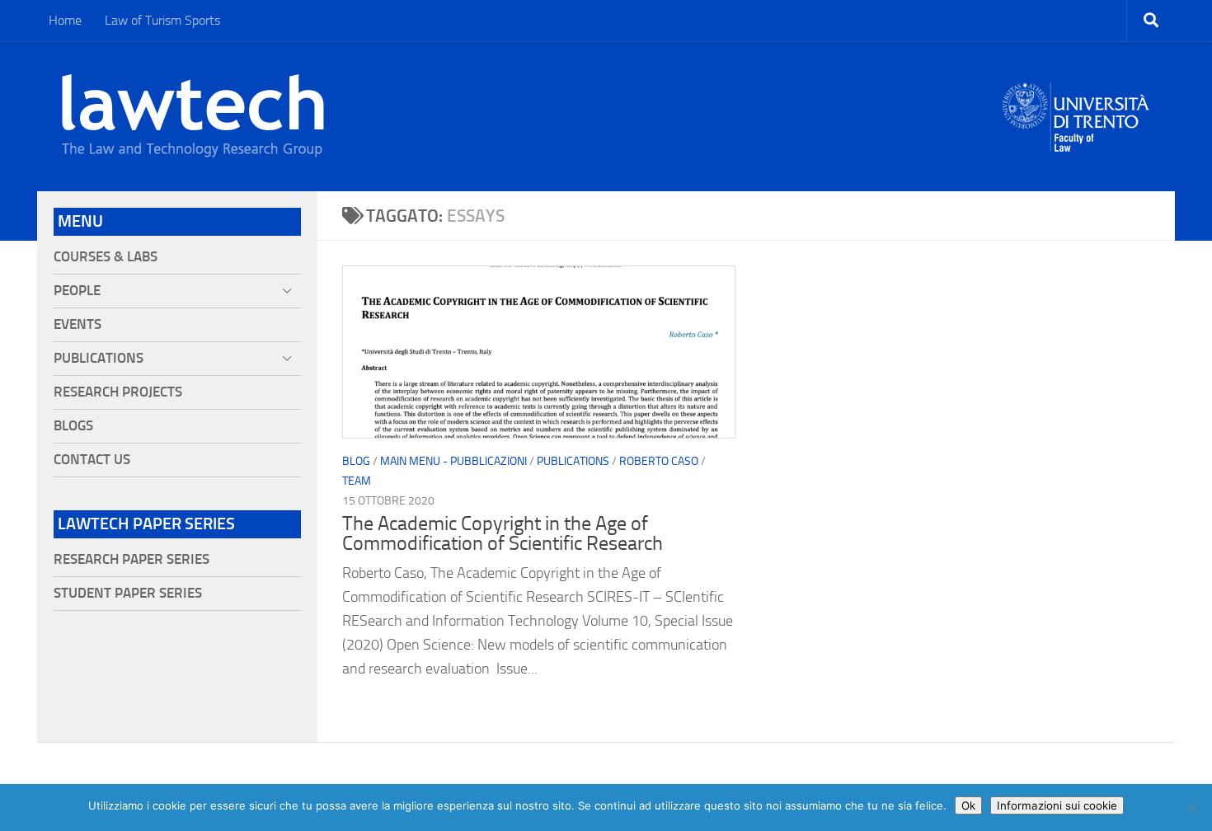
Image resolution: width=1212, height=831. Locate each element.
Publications (573, 461)
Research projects (118, 392)
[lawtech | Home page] (193, 116)
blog (356, 461)
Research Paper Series (131, 559)
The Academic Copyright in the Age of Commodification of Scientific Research (502, 533)
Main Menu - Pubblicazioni (453, 461)
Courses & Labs (105, 257)
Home (65, 20)
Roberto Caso (658, 461)
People (77, 290)
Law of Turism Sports (162, 20)
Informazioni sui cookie (1057, 805)
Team (356, 481)
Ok (968, 805)
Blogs (73, 426)
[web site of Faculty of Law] (1076, 142)
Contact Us (92, 459)
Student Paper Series (128, 593)
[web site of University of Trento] (1076, 106)
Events (77, 324)
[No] (1191, 808)
